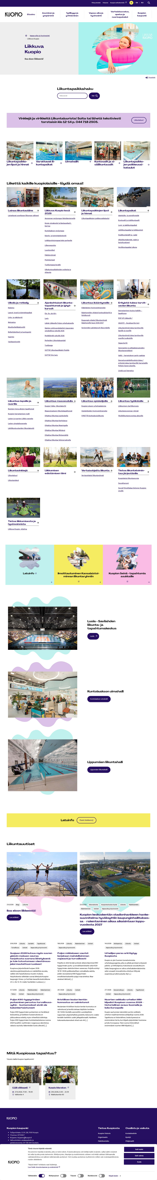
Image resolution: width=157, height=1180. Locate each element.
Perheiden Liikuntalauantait (55, 340)
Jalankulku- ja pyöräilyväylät (128, 215)
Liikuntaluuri (12, 475)
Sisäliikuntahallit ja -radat (127, 234)
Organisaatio (103, 1137)
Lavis (46, 318)
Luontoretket (50, 250)
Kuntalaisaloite (131, 1133)
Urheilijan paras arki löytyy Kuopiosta (121, 954)
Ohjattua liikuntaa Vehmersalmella (58, 440)
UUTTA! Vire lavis (51, 355)
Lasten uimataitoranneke (17, 423)
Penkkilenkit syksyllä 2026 (54, 335)
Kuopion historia (104, 1133)
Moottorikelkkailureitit (16, 327)
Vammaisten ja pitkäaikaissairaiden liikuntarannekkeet (131, 349)
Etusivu (31, 14)
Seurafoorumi (123, 483)
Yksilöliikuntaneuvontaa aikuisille (130, 415)
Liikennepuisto (50, 245)
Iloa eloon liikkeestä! (21, 910)
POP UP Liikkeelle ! (125, 318)
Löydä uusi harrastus (126, 370)
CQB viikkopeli (21, 1087)
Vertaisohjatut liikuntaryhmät (92, 475)
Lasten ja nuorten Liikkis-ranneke (20, 418)
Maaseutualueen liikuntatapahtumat (58, 411)
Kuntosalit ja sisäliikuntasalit (128, 220)
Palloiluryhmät (50, 255)
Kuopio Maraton (59, 1087)
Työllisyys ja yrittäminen (72, 14)
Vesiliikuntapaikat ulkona (127, 247)
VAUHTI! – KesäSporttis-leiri (128, 323)
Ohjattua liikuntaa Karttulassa (56, 420)
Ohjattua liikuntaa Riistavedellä (56, 435)
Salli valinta (139, 1156)
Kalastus (11, 307)
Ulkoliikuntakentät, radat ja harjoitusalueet (128, 241)
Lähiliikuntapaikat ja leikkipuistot (130, 230)
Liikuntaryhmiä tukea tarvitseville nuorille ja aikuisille (130, 337)
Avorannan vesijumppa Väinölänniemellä (60, 218)
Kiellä (139, 1162)
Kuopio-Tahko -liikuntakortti (55, 406)
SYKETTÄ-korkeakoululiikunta (92, 415)
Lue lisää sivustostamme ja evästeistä (43, 1167)
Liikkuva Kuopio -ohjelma (17, 529)
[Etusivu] (26, 36)
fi (132, 3)
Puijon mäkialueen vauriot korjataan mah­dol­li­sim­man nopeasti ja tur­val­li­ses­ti (73, 956)
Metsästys (12, 322)
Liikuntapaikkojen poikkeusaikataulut (95, 218)
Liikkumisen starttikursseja (128, 406)
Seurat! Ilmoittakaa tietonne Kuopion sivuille (132, 489)
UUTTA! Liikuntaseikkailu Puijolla (57, 350)
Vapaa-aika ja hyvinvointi (96, 14)
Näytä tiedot (113, 1176)
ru (142, 3)
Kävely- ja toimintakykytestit (55, 235)
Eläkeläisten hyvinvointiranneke (93, 307)
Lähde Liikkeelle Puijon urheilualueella (59, 323)
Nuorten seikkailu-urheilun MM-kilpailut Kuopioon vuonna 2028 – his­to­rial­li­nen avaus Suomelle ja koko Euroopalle (124, 1003)
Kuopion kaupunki (142, 14)
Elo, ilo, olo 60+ (50, 313)
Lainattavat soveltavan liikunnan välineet (23, 215)
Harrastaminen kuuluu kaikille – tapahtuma (130, 312)
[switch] (63, 1175)
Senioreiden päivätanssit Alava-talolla (95, 327)
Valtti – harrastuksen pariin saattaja (131, 355)
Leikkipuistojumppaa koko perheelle (58, 240)
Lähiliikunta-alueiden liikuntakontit (21, 428)
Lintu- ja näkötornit (15, 317)
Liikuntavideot (13, 480)
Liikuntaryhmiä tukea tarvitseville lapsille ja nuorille (130, 329)
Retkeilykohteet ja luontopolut (19, 332)
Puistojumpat (50, 259)
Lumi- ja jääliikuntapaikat (127, 225)
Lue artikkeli (14, 917)
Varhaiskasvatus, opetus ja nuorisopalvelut (120, 14)
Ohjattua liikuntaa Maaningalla (56, 425)
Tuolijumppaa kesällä (53, 264)
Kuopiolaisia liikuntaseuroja (128, 478)
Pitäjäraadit (129, 1141)
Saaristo (11, 336)
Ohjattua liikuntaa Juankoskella (56, 415)
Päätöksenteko (103, 1141)
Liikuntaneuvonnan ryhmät (128, 411)
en (137, 3)
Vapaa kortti (122, 343)
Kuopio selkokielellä (117, 2)
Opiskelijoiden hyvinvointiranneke (94, 411)
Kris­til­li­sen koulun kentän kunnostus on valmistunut (73, 1001)
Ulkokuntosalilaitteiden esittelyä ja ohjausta (58, 271)
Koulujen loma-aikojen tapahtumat (21, 408)
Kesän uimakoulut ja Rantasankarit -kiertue (58, 225)
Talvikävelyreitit (14, 341)
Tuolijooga (49, 345)
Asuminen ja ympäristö (48, 14)
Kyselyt (128, 1137)
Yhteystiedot (96, 2)
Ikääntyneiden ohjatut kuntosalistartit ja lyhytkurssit (96, 314)
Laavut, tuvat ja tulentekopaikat (20, 312)
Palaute (106, 2)
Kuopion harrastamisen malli (19, 413)
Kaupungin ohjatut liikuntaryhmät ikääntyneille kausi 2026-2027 (94, 322)
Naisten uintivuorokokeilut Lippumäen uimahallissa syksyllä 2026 (59, 329)
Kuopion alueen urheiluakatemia (93, 406)
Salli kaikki (139, 1149)
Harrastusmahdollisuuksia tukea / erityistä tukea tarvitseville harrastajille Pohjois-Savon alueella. (133, 363)
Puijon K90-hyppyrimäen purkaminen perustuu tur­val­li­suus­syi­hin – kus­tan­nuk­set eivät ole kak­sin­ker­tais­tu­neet (31, 1003)
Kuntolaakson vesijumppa (54, 230)
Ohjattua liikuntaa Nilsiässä (55, 430)
